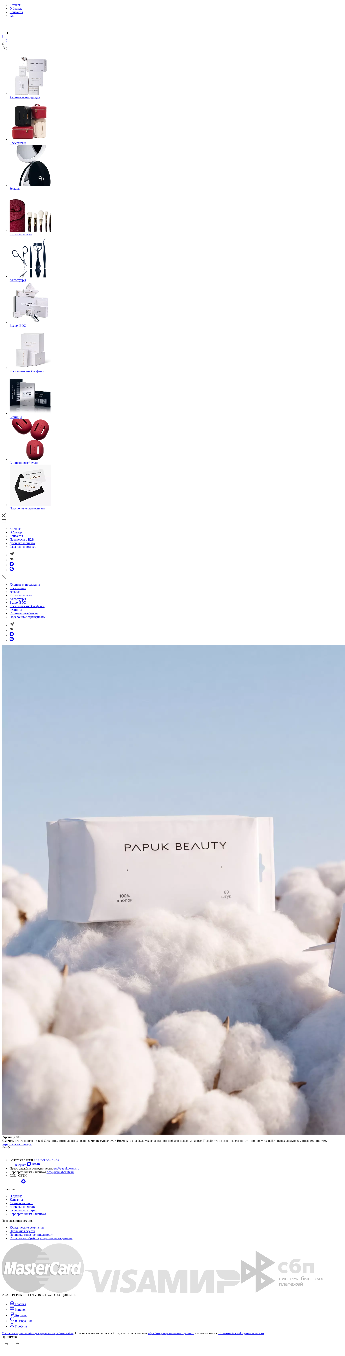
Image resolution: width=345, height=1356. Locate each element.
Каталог (15, 5)
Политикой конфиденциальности (241, 1333)
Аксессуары (18, 599)
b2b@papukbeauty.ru (60, 1172)
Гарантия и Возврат (23, 1210)
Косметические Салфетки (27, 606)
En (3, 36)
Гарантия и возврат (23, 546)
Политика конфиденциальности (31, 1234)
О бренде (16, 8)
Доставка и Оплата (23, 1206)
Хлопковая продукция (25, 584)
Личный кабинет (21, 1203)
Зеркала (15, 591)
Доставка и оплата (22, 543)
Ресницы (16, 609)
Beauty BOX (18, 602)
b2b (12, 15)
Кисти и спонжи (21, 595)
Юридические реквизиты (27, 1227)
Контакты (16, 12)
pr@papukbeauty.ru (66, 1168)
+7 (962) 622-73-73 (46, 1160)
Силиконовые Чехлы (24, 613)
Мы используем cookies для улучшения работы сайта (37, 1333)
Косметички (18, 588)
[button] (19, 1326)
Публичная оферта (22, 1231)
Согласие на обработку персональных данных (41, 1238)
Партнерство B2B (22, 539)
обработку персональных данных (171, 1333)
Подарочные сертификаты (28, 617)
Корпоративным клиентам (28, 1214)
